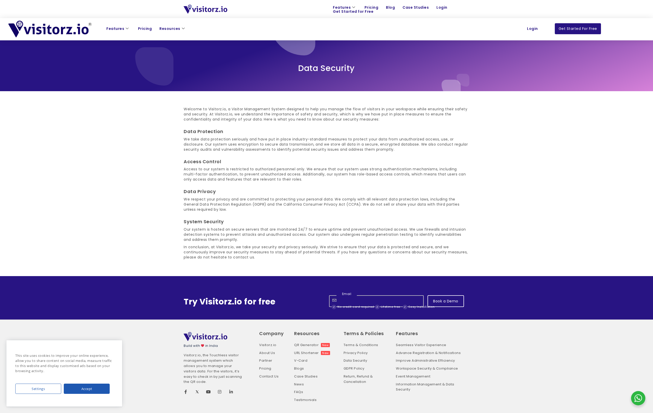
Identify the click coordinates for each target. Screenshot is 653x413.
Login (441, 7)
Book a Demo (445, 301)
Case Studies (416, 7)
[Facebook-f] (186, 392)
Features (342, 7)
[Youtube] (208, 392)
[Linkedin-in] (231, 392)
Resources (169, 28)
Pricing (372, 7)
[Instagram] (220, 392)
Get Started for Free (353, 11)
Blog (390, 7)
